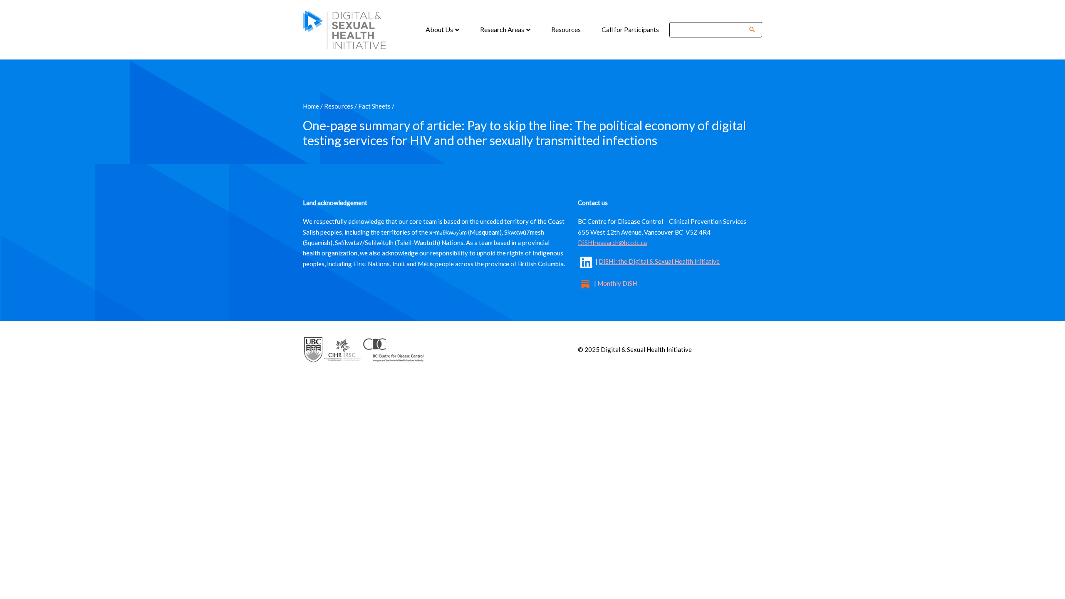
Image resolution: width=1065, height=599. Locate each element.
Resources (566, 29)
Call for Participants (630, 29)
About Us (440, 29)
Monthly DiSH (617, 283)
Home (311, 106)
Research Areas (502, 29)
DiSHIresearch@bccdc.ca (612, 242)
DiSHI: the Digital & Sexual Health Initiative (659, 261)
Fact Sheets (374, 106)
